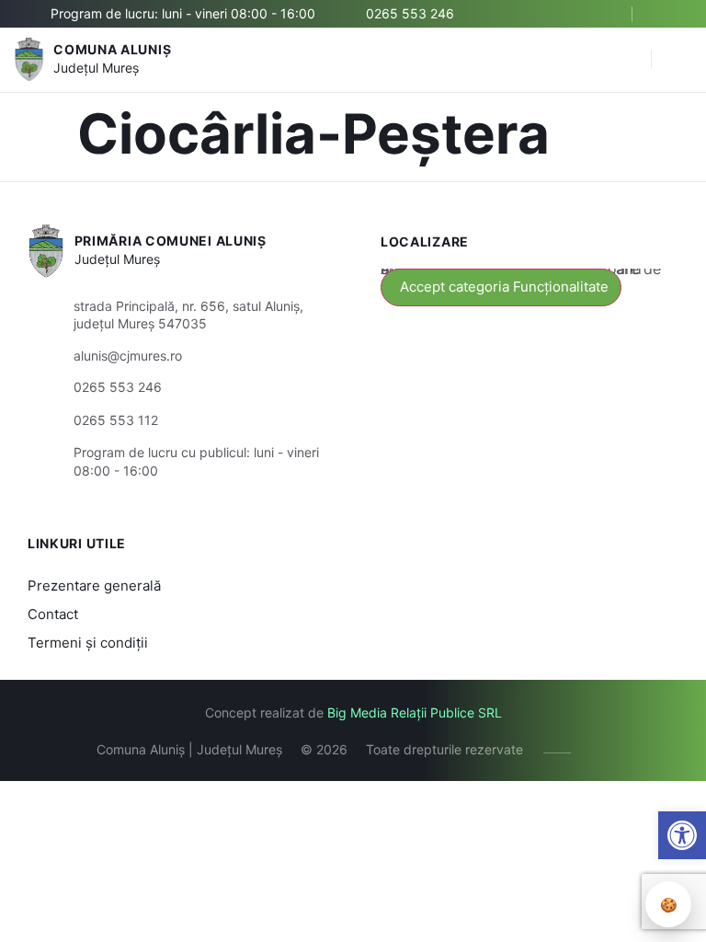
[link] (682, 835)
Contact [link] (53, 614)
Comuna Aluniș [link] (112, 49)
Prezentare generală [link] (94, 585)
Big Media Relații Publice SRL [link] (414, 712)
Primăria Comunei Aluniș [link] (170, 240)
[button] (628, 60)
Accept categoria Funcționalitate (504, 286)
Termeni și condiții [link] (88, 642)
